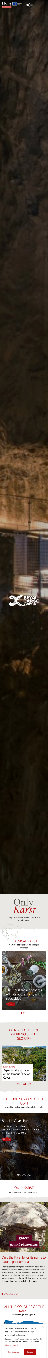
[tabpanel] (24, 981)
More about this (11, 1345)
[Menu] (43, 4)
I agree (30, 1352)
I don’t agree (13, 1352)
